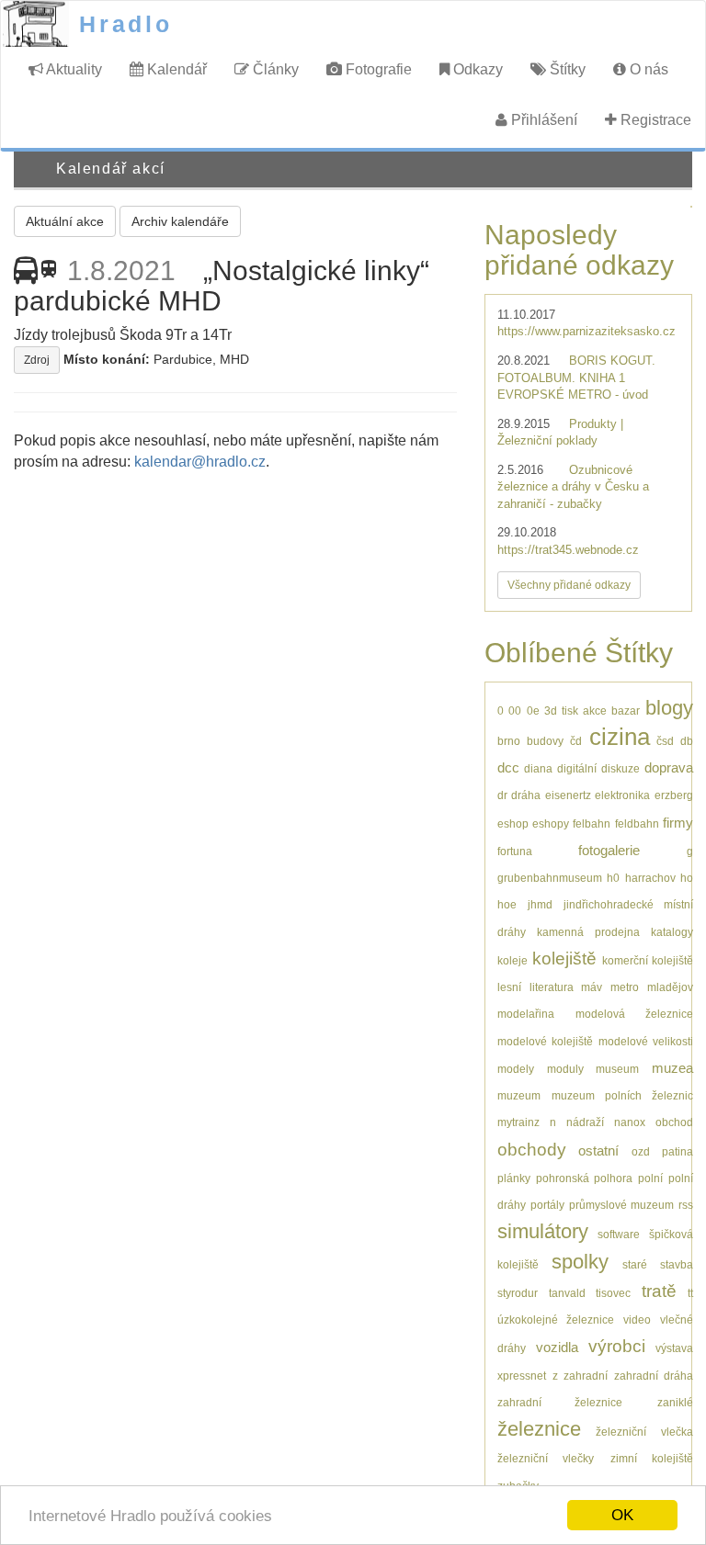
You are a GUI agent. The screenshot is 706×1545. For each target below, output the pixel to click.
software (619, 1234)
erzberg (674, 795)
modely (515, 1069)
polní (650, 1178)
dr (502, 795)
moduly (565, 1069)
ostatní (598, 1150)
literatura (552, 987)
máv (591, 987)
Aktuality (72, 69)
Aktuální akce (65, 221)
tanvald (567, 1293)
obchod (674, 1122)
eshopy (550, 823)
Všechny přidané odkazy (569, 585)
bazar (625, 710)
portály (547, 1205)
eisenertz (568, 795)
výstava (674, 1348)
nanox (629, 1122)
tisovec (613, 1293)
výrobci (616, 1346)
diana (538, 768)
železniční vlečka (644, 1432)
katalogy (672, 932)
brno (508, 741)
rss (685, 1205)
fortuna (514, 851)
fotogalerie (609, 850)
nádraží (585, 1122)
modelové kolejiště (545, 1041)
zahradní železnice (559, 1402)
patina (677, 1151)
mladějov (670, 987)
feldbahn (637, 823)
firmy (678, 822)
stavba (676, 1264)
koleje (512, 960)
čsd (665, 741)
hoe (507, 904)
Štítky (566, 69)
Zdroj (37, 360)
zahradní (586, 1375)
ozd (641, 1151)
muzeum (519, 1095)
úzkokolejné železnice (555, 1319)
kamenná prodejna (588, 932)
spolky (580, 1261)
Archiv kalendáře (180, 221)
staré (634, 1264)
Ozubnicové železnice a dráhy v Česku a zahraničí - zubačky (573, 487)
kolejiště (564, 958)
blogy (669, 707)
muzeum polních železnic (622, 1095)
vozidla (557, 1347)
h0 (613, 878)
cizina (619, 737)
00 (514, 710)
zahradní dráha (653, 1375)
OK (622, 1515)
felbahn (591, 823)
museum (617, 1069)
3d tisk (560, 710)
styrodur (517, 1293)
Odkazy (476, 69)
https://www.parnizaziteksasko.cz (586, 331)
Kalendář (175, 69)
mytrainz (518, 1122)
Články (274, 69)
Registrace (654, 120)
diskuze (620, 768)
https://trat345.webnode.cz (568, 550)
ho (686, 878)
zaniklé (675, 1402)
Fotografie (377, 69)
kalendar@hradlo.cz (200, 461)
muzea (672, 1068)
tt (690, 1293)
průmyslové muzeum (621, 1205)
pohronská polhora (584, 1178)
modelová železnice (634, 1014)
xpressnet (521, 1375)
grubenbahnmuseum (549, 878)
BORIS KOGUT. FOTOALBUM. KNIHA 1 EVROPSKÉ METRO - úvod (576, 377)
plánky (513, 1178)
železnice (539, 1428)
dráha (526, 795)
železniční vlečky (545, 1458)
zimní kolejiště (651, 1458)
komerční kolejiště (647, 960)
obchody (531, 1149)
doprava (668, 767)
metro (624, 987)
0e (533, 710)
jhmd (540, 904)
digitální (577, 768)
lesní (509, 987)
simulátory (542, 1231)
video (637, 1319)
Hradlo (126, 24)
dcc (508, 767)
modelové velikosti (645, 1041)
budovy (545, 741)
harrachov (650, 878)
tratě (659, 1291)
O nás (647, 69)
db (686, 741)
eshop (513, 823)
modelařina (525, 1014)
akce (595, 710)
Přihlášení (542, 120)
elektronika (622, 795)
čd (576, 741)
